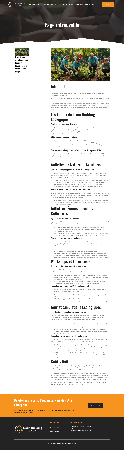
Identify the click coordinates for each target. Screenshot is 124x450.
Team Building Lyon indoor (66, 4)
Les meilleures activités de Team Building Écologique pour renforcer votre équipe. (21, 64)
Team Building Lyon (34, 4)
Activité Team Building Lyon (50, 4)
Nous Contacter (55, 431)
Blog (93, 4)
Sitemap (52, 435)
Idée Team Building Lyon (83, 4)
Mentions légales (55, 427)
